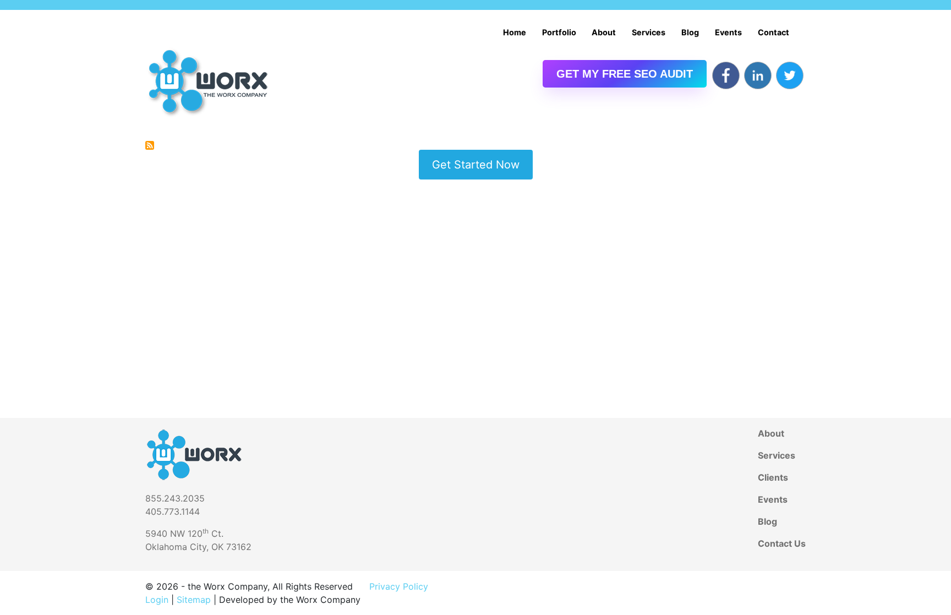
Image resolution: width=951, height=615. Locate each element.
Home (514, 32)
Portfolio (559, 32)
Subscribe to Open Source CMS (149, 145)
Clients (773, 477)
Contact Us (782, 543)
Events (728, 32)
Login (156, 599)
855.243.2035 (175, 498)
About (604, 32)
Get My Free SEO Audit (624, 74)
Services (648, 32)
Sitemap (194, 599)
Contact (773, 32)
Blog (690, 32)
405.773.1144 (172, 511)
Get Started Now (476, 164)
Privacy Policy (398, 586)
